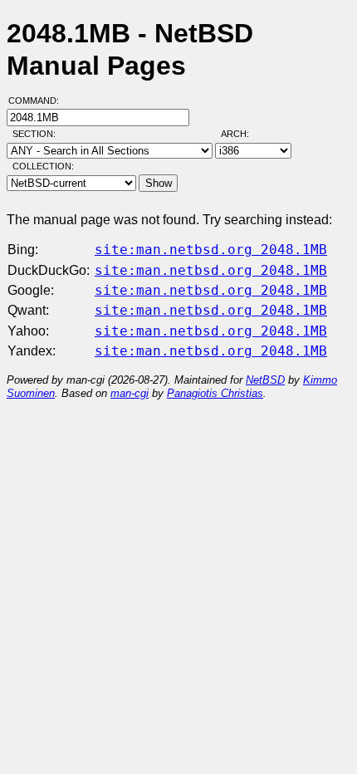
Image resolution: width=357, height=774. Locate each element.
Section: (37, 134)
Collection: (43, 166)
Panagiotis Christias (215, 393)
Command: (38, 100)
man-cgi (129, 393)
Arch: (242, 134)
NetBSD (265, 380)
